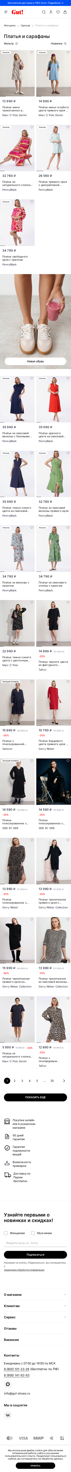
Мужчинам (44, 1233)
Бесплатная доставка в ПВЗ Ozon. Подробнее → (35, 2)
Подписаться (35, 1254)
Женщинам (17, 1233)
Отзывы (10, 1328)
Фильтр (9, 43)
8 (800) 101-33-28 (16, 1369)
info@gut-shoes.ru (17, 1393)
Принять (35, 1465)
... (44, 1080)
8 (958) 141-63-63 (17, 1375)
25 (52, 1080)
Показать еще (35, 1097)
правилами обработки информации (24, 1269)
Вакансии (11, 1340)
